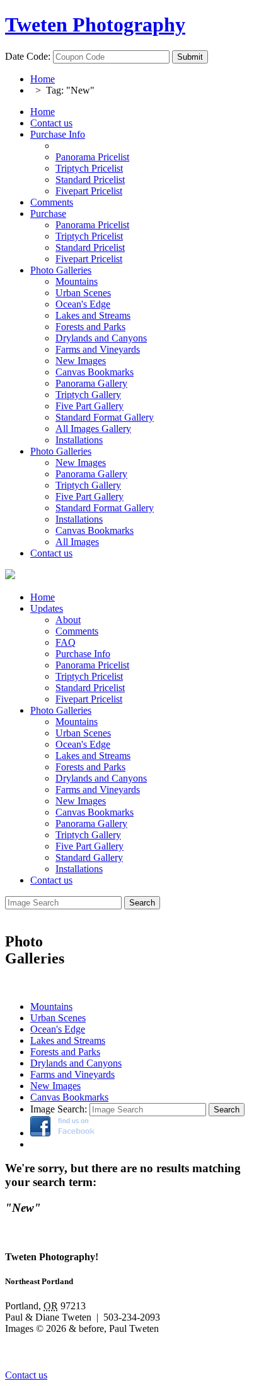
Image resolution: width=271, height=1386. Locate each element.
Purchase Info (57, 134)
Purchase (48, 213)
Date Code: (27, 56)
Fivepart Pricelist (88, 699)
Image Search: (58, 1109)
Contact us (51, 123)
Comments (51, 202)
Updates (46, 608)
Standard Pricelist (90, 687)
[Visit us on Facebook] (62, 1133)
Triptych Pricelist (89, 676)
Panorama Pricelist (92, 665)
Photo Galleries (60, 270)
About (68, 619)
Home (42, 79)
